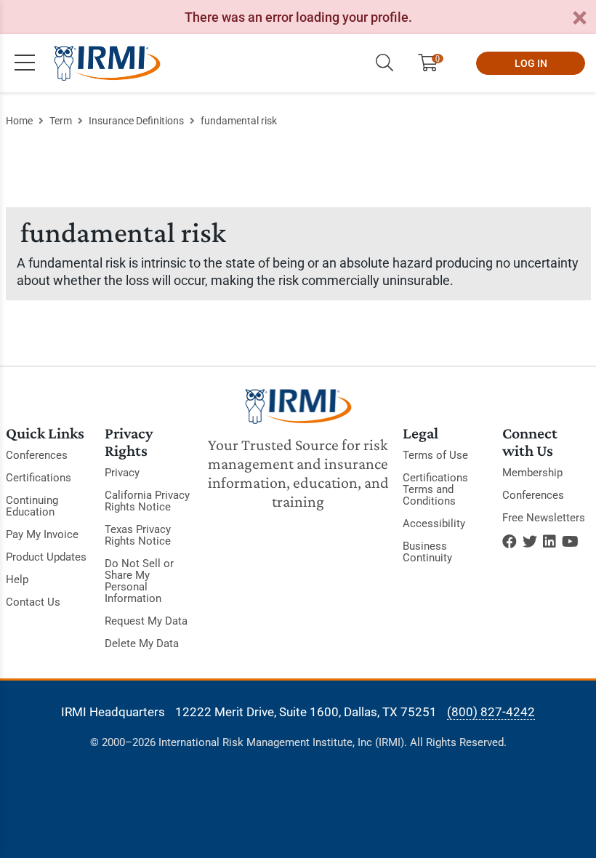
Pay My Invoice (42, 534)
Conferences (37, 455)
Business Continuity (427, 552)
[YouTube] (570, 541)
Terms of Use (435, 455)
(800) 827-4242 (491, 712)
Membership (532, 472)
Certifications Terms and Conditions (435, 489)
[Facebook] (509, 541)
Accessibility (434, 523)
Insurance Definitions (136, 121)
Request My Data (146, 621)
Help (17, 579)
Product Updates (46, 557)
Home (19, 121)
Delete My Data (142, 643)
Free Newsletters (543, 517)
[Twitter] (530, 541)
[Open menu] (24, 63)
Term (60, 121)
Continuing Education (32, 506)
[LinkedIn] (549, 541)
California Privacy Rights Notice (147, 501)
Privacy (122, 472)
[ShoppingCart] (433, 63)
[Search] (384, 63)
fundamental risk (239, 121)
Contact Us (33, 602)
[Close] (579, 18)
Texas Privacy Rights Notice (138, 535)
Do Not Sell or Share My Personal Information (139, 581)
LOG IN (531, 63)
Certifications (38, 477)
